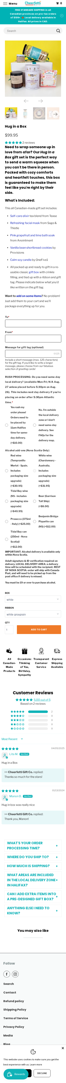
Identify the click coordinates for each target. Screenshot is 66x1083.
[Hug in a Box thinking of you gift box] (33, 69)
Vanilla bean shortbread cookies (31, 247)
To (7, 316)
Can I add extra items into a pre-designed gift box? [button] (31, 897)
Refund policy (13, 1001)
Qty (7, 622)
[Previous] (26, 100)
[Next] (40, 100)
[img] (10, 748)
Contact (9, 992)
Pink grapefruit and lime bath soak (32, 235)
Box (7, 593)
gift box (34, 272)
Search (8, 984)
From (9, 332)
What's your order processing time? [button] (25, 846)
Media (8, 1035)
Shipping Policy (14, 1010)
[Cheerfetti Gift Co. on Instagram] (16, 974)
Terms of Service (15, 1018)
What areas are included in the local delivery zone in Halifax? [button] (31, 880)
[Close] (63, 1048)
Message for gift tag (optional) (24, 347)
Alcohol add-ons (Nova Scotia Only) (27, 450)
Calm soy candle (21, 259)
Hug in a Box (15, 126)
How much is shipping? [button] (28, 866)
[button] (13, 142)
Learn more (36, 1064)
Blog (6, 1044)
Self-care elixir (19, 216)
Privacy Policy (13, 1027)
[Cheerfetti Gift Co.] (33, 3)
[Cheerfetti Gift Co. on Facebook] (7, 974)
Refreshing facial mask (25, 223)
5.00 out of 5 (42, 700)
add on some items (29, 296)
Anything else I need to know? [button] (28, 911)
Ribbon (9, 607)
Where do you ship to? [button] (28, 857)
